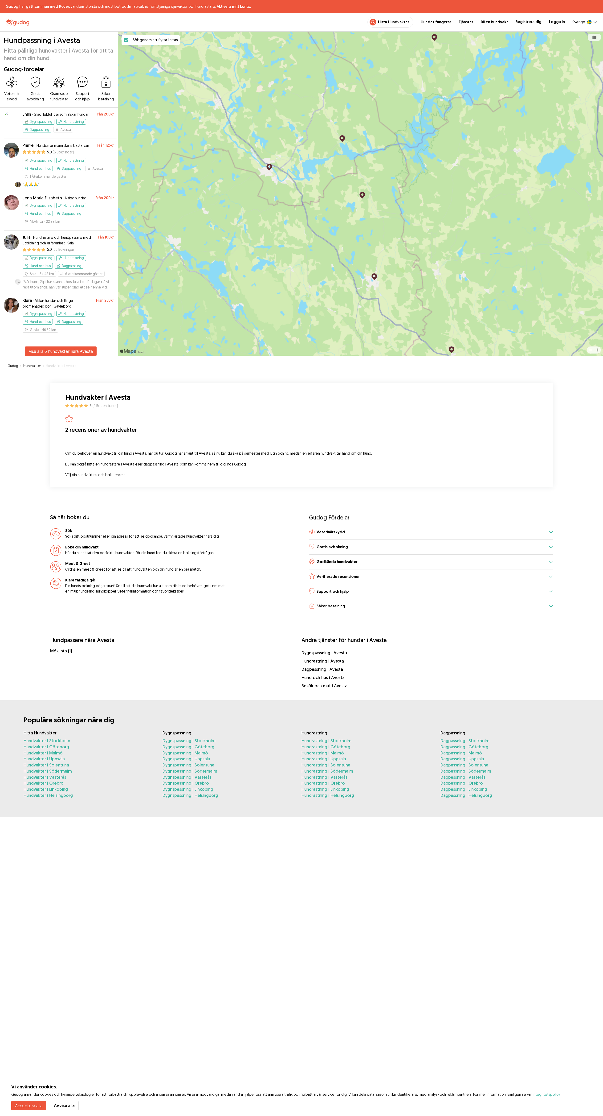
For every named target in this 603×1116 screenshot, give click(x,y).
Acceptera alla (28, 1105)
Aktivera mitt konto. (234, 6)
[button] (431, 532)
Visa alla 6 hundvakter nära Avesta (61, 351)
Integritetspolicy (546, 1094)
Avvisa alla (64, 1105)
